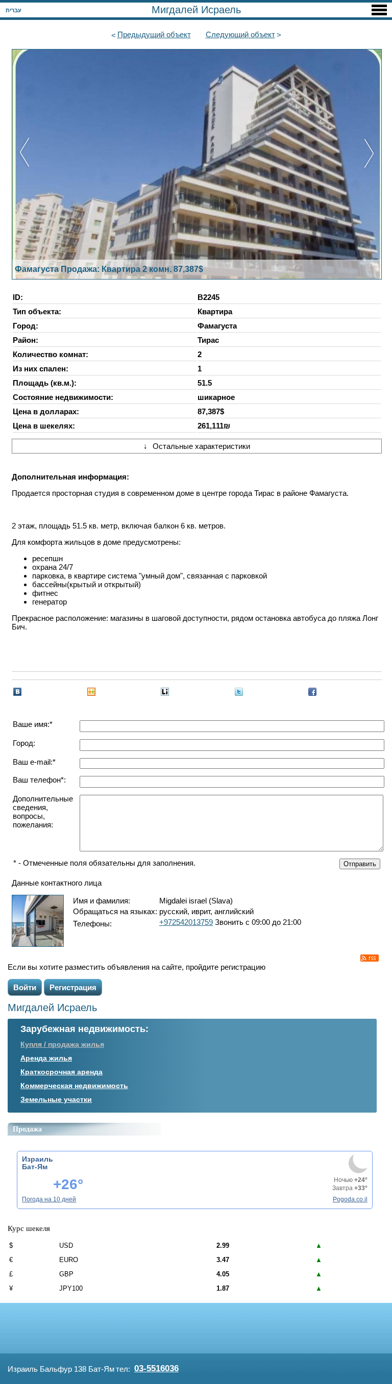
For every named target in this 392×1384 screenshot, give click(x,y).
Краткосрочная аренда (61, 1072)
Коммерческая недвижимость (74, 1085)
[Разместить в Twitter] (239, 692)
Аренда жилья (46, 1058)
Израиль (37, 1159)
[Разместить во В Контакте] (17, 692)
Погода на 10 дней (49, 1199)
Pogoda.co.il (350, 1199)
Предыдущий (154, 34)
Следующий (240, 34)
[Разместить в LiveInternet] (165, 692)
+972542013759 (186, 922)
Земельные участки (56, 1099)
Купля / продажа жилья (62, 1044)
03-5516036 (156, 1368)
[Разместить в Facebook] (312, 692)
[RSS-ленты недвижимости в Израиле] (369, 958)
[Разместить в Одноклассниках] (91, 692)
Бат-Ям (34, 1167)
